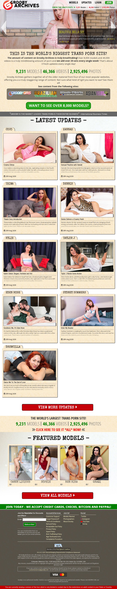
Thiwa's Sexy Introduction (13, 219)
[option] (20, 465)
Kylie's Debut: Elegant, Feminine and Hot (18, 274)
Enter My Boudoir (67, 328)
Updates (86, 2)
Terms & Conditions (53, 521)
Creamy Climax (9, 165)
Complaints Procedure (54, 539)
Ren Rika (20, 482)
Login (98, 2)
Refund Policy (51, 524)
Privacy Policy (51, 529)
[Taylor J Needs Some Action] (87, 256)
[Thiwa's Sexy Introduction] (29, 201)
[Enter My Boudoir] (87, 310)
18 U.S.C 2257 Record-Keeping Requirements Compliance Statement (58, 552)
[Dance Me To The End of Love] (29, 365)
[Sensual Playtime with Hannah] (87, 147)
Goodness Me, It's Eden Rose (14, 328)
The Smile (65, 31)
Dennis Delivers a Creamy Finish (72, 219)
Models (73, 2)
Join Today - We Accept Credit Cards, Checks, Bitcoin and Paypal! (58, 507)
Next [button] (111, 465)
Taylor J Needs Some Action (71, 274)
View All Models (57, 496)
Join (108, 2)
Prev (3, 27)
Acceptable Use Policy (54, 526)
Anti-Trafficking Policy (54, 534)
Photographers (68, 519)
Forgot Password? (52, 519)
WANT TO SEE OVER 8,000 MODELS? (59, 105)
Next (114, 27)
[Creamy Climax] (29, 147)
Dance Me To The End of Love (14, 382)
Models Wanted (69, 516)
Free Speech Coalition (63, 549)
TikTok (84, 524)
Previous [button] (6, 465)
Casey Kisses (71, 482)
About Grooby (68, 521)
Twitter (83, 516)
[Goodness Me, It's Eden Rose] (29, 310)
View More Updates (56, 408)
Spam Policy (50, 531)
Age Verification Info (53, 537)
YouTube (86, 521)
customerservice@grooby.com (39, 570)
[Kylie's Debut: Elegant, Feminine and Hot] (29, 256)
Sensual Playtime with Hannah (71, 165)
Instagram (86, 519)
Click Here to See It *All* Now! (58, 429)
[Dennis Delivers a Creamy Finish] (87, 201)
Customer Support (53, 516)
